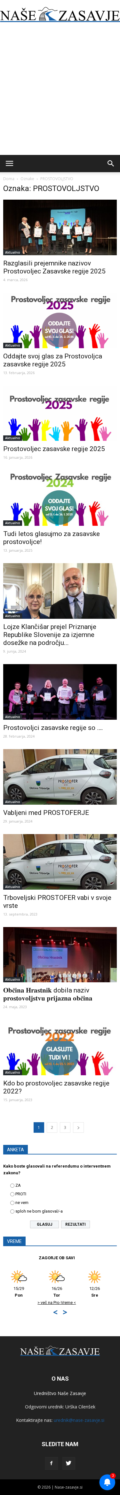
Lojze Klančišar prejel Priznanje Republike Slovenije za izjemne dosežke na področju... (49, 635)
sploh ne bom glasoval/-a (39, 1211)
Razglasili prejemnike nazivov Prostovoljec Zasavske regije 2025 (54, 267)
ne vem (21, 1202)
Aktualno (12, 252)
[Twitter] (68, 1463)
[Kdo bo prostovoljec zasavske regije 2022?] (60, 1047)
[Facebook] (51, 1463)
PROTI (20, 1194)
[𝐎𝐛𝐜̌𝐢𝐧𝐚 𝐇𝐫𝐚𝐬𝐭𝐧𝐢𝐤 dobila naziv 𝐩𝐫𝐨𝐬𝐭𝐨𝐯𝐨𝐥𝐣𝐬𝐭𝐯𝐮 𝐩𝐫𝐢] (60, 955)
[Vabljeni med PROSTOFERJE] (60, 777)
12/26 (25, 1292)
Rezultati (75, 1224)
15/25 (101, 1292)
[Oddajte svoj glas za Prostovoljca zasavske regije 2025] (60, 320)
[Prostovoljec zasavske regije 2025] (60, 413)
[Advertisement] (60, 92)
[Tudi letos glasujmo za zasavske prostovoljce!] (60, 498)
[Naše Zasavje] (60, 14)
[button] (111, 163)
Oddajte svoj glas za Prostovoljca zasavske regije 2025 (52, 360)
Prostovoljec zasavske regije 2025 (54, 449)
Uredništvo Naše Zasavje (60, 1393)
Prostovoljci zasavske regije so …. (53, 728)
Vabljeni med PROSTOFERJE (46, 812)
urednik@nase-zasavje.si (79, 1420)
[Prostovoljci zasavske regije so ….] (60, 692)
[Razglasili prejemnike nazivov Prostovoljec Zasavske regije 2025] (60, 227)
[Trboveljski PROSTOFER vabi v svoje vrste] (60, 862)
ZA (18, 1185)
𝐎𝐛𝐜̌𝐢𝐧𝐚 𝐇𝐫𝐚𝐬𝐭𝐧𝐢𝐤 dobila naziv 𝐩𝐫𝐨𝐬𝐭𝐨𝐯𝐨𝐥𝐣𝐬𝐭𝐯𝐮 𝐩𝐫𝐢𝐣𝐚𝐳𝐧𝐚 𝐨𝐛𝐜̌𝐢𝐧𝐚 (47, 994)
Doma (8, 178)
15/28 (63, 1292)
